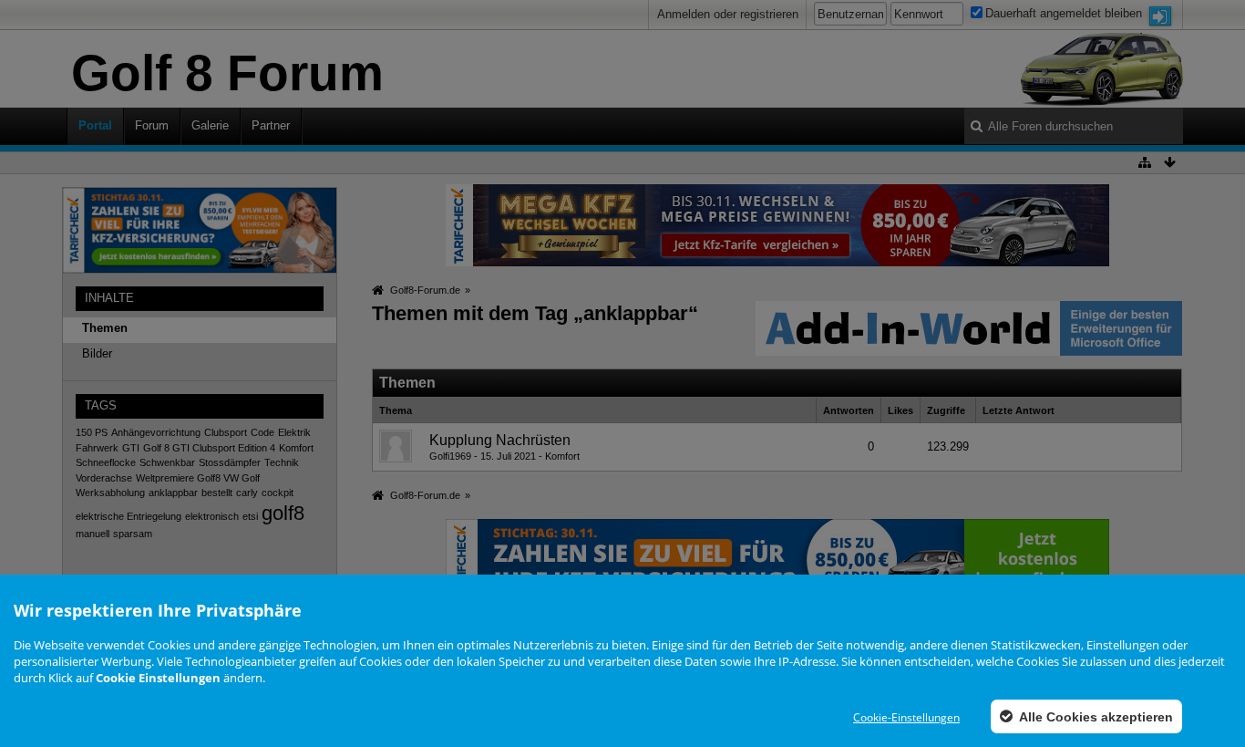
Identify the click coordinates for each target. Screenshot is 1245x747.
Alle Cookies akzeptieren (1094, 717)
